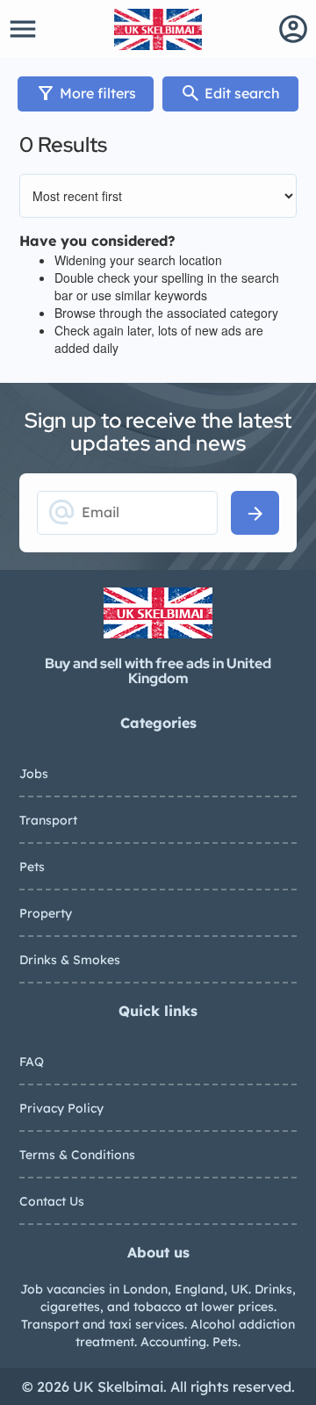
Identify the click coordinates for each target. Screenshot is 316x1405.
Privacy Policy (61, 1108)
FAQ (31, 1062)
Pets (32, 867)
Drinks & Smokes (69, 960)
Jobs (33, 774)
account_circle (293, 29)
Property (45, 913)
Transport (48, 820)
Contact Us (51, 1201)
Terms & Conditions (77, 1155)
